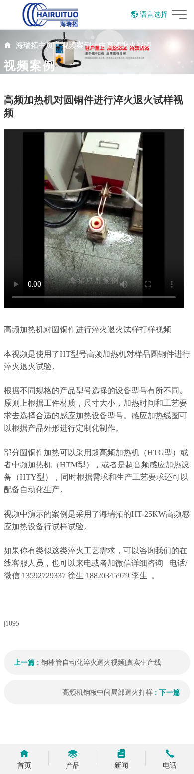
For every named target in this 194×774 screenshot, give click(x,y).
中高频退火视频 (125, 45)
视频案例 (76, 45)
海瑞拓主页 (34, 45)
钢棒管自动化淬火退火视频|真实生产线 (101, 662)
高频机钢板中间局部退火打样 (107, 692)
